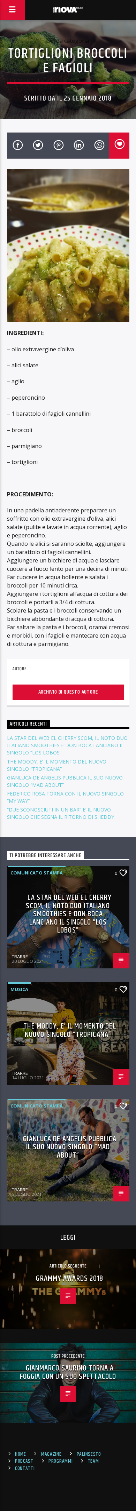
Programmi (60, 1461)
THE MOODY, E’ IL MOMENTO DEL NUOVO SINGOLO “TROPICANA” (69, 1030)
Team (93, 1461)
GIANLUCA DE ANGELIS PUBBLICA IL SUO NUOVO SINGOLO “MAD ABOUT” (69, 1147)
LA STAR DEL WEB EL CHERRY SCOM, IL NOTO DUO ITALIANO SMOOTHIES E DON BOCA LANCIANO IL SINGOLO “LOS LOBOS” (67, 745)
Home (20, 1454)
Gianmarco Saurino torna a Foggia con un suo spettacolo (68, 1372)
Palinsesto (89, 1454)
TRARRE (20, 956)
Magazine (51, 1454)
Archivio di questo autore (68, 692)
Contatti (25, 1468)
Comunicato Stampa (36, 873)
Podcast (24, 1461)
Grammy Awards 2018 (69, 1278)
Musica (19, 989)
